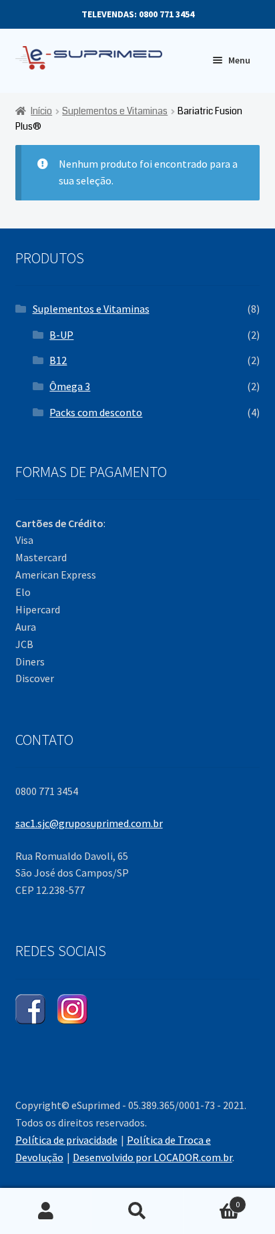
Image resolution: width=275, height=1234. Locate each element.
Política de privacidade (66, 1139)
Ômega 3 (69, 386)
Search (137, 1211)
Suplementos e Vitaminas (115, 111)
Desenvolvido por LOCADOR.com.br (152, 1157)
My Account (45, 1211)
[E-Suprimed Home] (97, 58)
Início (41, 111)
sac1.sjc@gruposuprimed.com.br (89, 823)
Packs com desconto (95, 412)
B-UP (61, 334)
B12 (58, 360)
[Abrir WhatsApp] (242, 1200)
